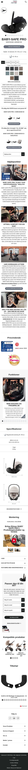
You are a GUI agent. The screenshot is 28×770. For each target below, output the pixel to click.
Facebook (10, 718)
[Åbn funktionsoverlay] (23, 416)
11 (25, 421)
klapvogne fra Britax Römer (9, 283)
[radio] (7, 68)
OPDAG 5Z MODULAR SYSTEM (14, 147)
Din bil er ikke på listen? (13, 623)
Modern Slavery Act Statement (14, 767)
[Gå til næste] (25, 649)
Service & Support (8, 731)
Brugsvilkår (14, 765)
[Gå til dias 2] (17, 550)
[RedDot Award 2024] (21, 346)
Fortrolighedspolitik (14, 760)
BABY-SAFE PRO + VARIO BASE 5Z (14, 112)
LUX (17, 62)
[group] (14, 20)
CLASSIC (8, 62)
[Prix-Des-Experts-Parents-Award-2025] (14, 360)
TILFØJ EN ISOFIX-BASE (14, 123)
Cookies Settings (14, 762)
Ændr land (24, 706)
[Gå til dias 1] (10, 550)
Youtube (14, 718)
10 (23, 421)
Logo (14, 757)
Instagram (18, 718)
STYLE (13, 62)
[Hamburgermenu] (4, 2)
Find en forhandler (14, 46)
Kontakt (5, 745)
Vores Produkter (8, 726)
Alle (3, 62)
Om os (5, 735)
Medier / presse (7, 740)
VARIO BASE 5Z (7, 319)
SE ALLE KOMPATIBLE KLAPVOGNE (14, 288)
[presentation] (25, 2)
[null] (7, 346)
